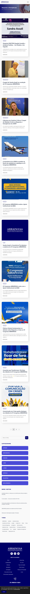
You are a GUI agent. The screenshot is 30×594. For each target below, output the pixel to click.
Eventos (4, 158)
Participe (8, 565)
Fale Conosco (21, 567)
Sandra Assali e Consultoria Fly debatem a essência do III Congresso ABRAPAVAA (15, 246)
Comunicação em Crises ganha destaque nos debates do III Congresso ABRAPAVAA (15, 412)
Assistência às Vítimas (6, 523)
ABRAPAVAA (4, 521)
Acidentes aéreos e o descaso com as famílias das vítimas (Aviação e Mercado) (14, 494)
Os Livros (22, 562)
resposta (14, 529)
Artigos (4, 40)
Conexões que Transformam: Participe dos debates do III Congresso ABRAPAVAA (15, 371)
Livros (5, 468)
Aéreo (23, 523)
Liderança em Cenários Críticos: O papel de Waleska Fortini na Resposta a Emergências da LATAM (14, 122)
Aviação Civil (18, 523)
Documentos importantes (8, 574)
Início (3, 9)
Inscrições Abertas (5, 529)
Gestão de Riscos (12, 527)
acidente (9, 521)
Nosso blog (22, 560)
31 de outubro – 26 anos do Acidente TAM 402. (11, 498)
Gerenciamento (19, 525)
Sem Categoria (6, 483)
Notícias (5, 473)
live (11, 529)
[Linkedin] (18, 553)
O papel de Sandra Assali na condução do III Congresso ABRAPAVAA (14, 83)
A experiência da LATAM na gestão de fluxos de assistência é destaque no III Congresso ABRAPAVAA (14, 163)
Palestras (5, 478)
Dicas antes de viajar (8, 572)
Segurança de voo (12, 531)
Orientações (8, 569)
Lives (4, 242)
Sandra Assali (4, 531)
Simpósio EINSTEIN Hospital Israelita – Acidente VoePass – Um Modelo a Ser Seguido (14, 45)
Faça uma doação (22, 565)
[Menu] (28, 2)
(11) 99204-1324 (15, 582)
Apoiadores (8, 567)
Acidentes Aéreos (16, 521)
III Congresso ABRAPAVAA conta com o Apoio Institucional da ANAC (14, 287)
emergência (13, 525)
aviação (13, 523)
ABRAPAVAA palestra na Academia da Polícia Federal (12, 508)
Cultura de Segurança (6, 525)
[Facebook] (11, 553)
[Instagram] (15, 553)
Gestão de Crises (5, 527)
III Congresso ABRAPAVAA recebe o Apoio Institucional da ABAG (15, 205)
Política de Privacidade (22, 569)
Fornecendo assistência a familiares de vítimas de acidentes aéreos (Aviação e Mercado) (14, 504)
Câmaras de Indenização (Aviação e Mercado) (10, 512)
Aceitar (4, 591)
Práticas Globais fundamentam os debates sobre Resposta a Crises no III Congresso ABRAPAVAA (14, 329)
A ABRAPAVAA (8, 562)
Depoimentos (5, 79)
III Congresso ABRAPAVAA (21, 527)
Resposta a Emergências (22, 529)
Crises (26, 523)
